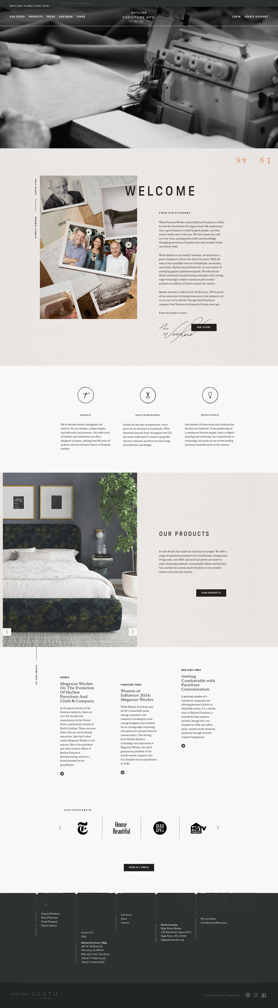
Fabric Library (49, 925)
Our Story (17, 17)
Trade (81, 17)
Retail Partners (49, 917)
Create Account (256, 17)
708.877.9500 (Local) (93, 958)
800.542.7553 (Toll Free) (95, 954)
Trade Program (49, 921)
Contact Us (87, 932)
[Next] (133, 632)
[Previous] (7, 632)
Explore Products (50, 913)
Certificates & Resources (214, 922)
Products (36, 17)
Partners (66, 17)
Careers (125, 922)
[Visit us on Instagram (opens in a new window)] (255, 995)
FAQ (83, 936)
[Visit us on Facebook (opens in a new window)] (264, 995)
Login (236, 17)
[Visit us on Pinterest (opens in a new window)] (247, 995)
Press (51, 17)
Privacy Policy (208, 919)
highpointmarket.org (172, 939)
